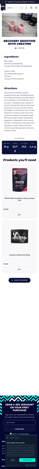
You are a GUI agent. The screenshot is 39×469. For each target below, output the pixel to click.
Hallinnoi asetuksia (30, 465)
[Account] (26, 8)
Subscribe (19, 429)
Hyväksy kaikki (27, 460)
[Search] (21, 8)
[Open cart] (31, 8)
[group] (19, 2)
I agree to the (20, 433)
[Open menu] (36, 8)
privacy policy (25, 433)
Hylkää (13, 460)
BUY (19, 215)
